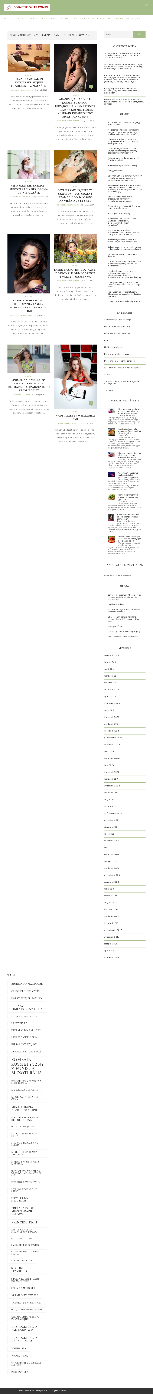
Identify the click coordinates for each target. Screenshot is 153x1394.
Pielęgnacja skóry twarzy (117, 354)
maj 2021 (108, 847)
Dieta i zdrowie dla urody (117, 326)
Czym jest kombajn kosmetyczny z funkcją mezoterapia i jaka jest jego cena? (124, 284)
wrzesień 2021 (111, 820)
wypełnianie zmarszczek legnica (26, 1364)
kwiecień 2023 (112, 772)
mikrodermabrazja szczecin (24, 1153)
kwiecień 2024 (112, 758)
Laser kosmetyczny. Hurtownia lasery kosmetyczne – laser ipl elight (28, 306)
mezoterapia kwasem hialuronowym (26, 1119)
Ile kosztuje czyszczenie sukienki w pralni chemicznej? (124, 610)
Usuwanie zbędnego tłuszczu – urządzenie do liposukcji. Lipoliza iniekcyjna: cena (123, 141)
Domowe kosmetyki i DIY (117, 333)
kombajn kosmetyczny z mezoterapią (26, 1082)
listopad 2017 (111, 923)
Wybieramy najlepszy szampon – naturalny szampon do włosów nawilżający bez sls (75, 196)
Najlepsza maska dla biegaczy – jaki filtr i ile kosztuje (124, 159)
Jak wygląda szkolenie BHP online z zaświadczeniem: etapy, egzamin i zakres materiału (123, 55)
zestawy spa (19, 1372)
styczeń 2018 (111, 909)
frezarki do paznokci (26, 1030)
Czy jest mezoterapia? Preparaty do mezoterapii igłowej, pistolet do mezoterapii (124, 263)
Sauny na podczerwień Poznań (25, 1253)
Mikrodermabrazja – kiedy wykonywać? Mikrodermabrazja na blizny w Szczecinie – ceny (123, 232)
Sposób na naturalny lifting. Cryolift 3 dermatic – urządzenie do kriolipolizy (29, 385)
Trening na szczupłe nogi (119, 213)
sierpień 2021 (111, 827)
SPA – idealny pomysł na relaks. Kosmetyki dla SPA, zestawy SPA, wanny (123, 619)
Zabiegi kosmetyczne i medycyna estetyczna (121, 382)
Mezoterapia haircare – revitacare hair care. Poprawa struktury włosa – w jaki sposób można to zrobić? (124, 132)
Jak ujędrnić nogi (115, 171)
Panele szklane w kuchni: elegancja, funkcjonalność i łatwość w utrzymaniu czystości (124, 102)
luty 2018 (109, 902)
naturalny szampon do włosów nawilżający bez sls (26, 1173)
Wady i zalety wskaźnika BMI (75, 417)
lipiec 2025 (110, 696)
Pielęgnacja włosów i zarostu (119, 361)
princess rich (24, 1223)
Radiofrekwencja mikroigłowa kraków (24, 1231)
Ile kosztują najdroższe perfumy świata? (122, 255)
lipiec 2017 (109, 951)
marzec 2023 (111, 779)
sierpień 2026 (111, 655)
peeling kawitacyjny (25, 1182)
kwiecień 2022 (112, 793)
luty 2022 (109, 799)
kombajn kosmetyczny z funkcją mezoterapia (27, 1066)
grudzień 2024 (112, 724)
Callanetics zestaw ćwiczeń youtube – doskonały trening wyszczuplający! (124, 248)
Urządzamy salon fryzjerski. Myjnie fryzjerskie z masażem (29, 83)
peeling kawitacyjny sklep (24, 1190)
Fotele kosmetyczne (24, 1016)
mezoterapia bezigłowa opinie (26, 1108)
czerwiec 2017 (111, 957)
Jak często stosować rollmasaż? (123, 637)
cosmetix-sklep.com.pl (22, 90)
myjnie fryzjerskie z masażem (25, 1163)
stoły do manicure (23, 1288)
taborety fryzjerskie (26, 1303)
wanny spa (19, 1356)
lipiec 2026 (110, 662)
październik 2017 (113, 930)
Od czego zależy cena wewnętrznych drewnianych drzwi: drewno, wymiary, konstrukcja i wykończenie (123, 66)
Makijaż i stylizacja (114, 347)
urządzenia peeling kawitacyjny (25, 1318)
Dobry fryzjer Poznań (26, 998)
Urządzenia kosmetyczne (26, 1310)
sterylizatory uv (21, 1261)
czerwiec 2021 (111, 841)
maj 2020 (109, 889)
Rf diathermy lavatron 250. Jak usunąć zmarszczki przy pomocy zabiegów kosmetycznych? (122, 151)
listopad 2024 (111, 731)
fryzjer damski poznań (25, 1037)
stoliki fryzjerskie (20, 1270)
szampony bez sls (24, 1295)
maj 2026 (109, 669)
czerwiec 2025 (112, 703)
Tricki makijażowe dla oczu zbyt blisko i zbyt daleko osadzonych (122, 241)
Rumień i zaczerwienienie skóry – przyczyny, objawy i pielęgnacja (129, 455)
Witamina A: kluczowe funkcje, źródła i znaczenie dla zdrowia (128, 475)
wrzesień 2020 (112, 875)
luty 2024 (109, 765)
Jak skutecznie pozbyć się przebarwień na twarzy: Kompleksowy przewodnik (120, 199)
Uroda (28, 75)
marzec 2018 (110, 896)
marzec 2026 (111, 676)
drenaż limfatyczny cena (27, 1007)
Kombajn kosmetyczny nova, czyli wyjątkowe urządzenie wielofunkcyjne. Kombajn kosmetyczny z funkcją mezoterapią (124, 274)
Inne (106, 340)
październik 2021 (113, 813)
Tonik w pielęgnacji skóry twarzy (122, 165)
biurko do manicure (27, 984)
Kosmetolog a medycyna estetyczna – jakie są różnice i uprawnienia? (129, 411)
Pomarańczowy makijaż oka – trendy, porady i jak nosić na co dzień (129, 539)
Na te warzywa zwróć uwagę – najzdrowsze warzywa (128, 497)
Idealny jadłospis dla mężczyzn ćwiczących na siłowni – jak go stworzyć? (129, 432)
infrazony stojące (24, 1044)
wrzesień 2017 (111, 937)
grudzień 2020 (112, 868)
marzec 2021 (110, 861)
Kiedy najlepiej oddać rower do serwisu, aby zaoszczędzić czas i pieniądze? (121, 91)
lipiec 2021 (109, 834)
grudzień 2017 (111, 916)
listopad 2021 (111, 806)
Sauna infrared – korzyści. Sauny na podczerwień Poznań (124, 207)
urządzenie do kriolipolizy (24, 1339)
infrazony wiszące (26, 1051)
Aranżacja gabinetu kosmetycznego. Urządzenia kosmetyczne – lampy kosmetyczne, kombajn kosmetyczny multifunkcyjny (75, 108)
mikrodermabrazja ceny (24, 1135)
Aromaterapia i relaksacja (117, 320)
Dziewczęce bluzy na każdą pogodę (124, 301)
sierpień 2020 (111, 882)
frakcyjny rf (19, 1023)
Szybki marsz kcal (116, 604)
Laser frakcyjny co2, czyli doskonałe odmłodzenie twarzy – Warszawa (75, 273)
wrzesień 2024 (112, 744)
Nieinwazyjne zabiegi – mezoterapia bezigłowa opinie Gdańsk (29, 189)
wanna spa (18, 1349)
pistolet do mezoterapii (19, 1199)
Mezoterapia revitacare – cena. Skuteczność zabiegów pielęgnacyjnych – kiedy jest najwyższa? (122, 222)
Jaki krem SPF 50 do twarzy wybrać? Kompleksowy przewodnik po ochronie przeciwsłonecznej (125, 178)
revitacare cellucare (21, 1238)
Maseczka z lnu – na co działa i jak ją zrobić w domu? (124, 123)
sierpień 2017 (111, 944)
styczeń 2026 (111, 683)
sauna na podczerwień (25, 1245)
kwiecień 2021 (111, 854)
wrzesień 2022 (112, 786)
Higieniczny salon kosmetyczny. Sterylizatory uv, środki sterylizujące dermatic (124, 294)
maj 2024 (109, 751)
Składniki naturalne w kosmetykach (122, 368)
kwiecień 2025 (112, 717)
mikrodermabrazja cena (22, 1126)
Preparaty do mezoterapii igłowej (22, 1211)
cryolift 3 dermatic (25, 991)
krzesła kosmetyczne (24, 1090)
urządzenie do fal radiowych (24, 1328)
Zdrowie (108, 390)
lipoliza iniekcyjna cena (24, 1098)
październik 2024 (113, 738)
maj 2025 (109, 710)
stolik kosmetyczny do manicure (25, 1280)
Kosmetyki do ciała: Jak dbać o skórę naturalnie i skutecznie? (128, 517)
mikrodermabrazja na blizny (24, 1144)
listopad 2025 (111, 689)
